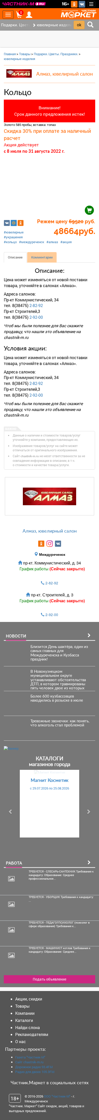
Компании (25, 1013)
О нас (20, 1041)
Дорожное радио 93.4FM (34, 1067)
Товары (24, 54)
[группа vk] (58, 543)
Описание (15, 257)
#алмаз (52, 242)
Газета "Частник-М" (30, 1057)
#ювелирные (14, 232)
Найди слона (27, 1027)
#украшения (13, 237)
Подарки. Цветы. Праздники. (56, 54)
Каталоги (24, 1020)
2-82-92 (36, 305)
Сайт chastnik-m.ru (29, 1062)
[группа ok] (41, 543)
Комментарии (42, 257)
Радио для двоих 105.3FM (34, 1071)
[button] (11, 811)
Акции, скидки (28, 998)
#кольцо (10, 242)
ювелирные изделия (19, 58)
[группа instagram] (49, 543)
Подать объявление (49, 979)
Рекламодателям (31, 1034)
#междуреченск (31, 242)
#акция (66, 242)
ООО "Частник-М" (57, 1096)
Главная (10, 54)
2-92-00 (36, 317)
